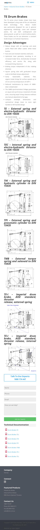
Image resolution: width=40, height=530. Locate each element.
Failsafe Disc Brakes (9, 490)
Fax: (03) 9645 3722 (9, 508)
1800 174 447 (20, 379)
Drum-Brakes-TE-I (13, 452)
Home (6, 7)
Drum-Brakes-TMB (13, 448)
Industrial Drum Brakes (16, 7)
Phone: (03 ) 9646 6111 (10, 506)
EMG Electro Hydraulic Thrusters (13, 495)
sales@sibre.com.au (9, 511)
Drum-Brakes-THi (13, 439)
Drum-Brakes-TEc (13, 434)
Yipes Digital (16, 528)
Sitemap (6, 472)
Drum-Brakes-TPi (13, 443)
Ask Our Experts (20, 419)
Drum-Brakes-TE (13, 430)
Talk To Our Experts (20, 376)
